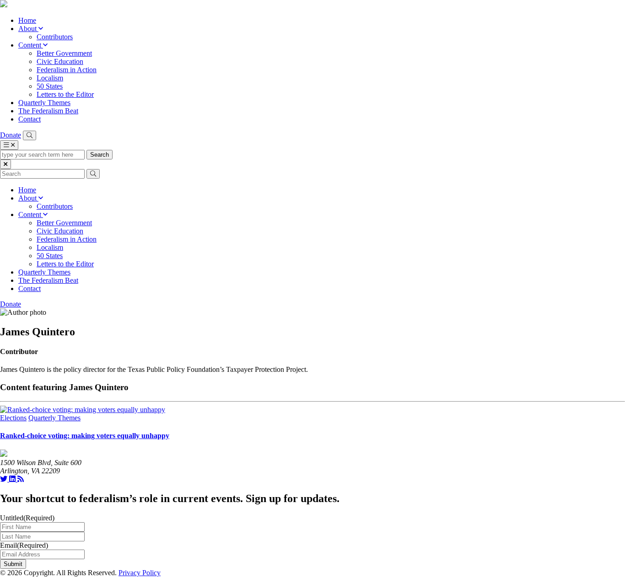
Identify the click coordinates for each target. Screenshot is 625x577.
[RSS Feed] (20, 479)
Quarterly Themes (44, 102)
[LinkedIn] (13, 479)
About (28, 28)
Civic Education (60, 61)
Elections (13, 418)
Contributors (55, 37)
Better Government (64, 53)
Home (27, 20)
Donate (10, 135)
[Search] (29, 135)
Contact (29, 119)
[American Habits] (3, 5)
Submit (13, 564)
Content (30, 45)
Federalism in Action (67, 70)
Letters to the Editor (65, 94)
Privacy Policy (140, 573)
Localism (50, 78)
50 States (50, 86)
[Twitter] (4, 479)
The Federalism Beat (48, 111)
